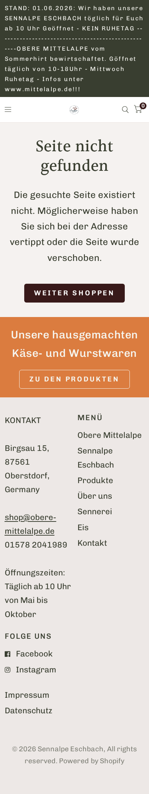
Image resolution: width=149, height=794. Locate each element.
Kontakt (92, 543)
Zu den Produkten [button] (74, 379)
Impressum (27, 695)
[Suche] (125, 109)
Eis (83, 527)
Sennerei (94, 511)
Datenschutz (28, 710)
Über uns (94, 496)
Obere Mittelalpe (109, 435)
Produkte (95, 480)
